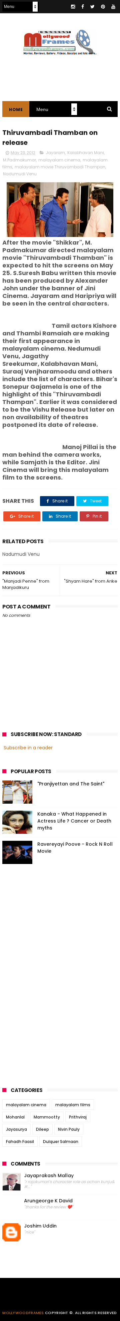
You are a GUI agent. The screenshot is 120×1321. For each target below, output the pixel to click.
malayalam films (72, 1105)
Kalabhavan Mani (85, 152)
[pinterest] (103, 6)
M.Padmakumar (19, 160)
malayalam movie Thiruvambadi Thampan (60, 167)
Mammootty (47, 1117)
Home (16, 109)
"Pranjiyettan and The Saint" (70, 783)
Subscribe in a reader (28, 747)
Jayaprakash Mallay (49, 1175)
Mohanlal (15, 1117)
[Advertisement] (52, 973)
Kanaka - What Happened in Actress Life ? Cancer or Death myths (74, 821)
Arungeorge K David (48, 1201)
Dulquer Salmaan (60, 1141)
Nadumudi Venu (20, 174)
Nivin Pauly (69, 1129)
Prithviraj (78, 1117)
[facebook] (82, 6)
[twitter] (92, 6)
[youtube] (113, 6)
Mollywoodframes (23, 1312)
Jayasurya (16, 1129)
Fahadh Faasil (20, 1141)
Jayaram (55, 152)
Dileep (42, 1129)
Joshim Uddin (40, 1226)
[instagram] (73, 6)
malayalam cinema (59, 160)
